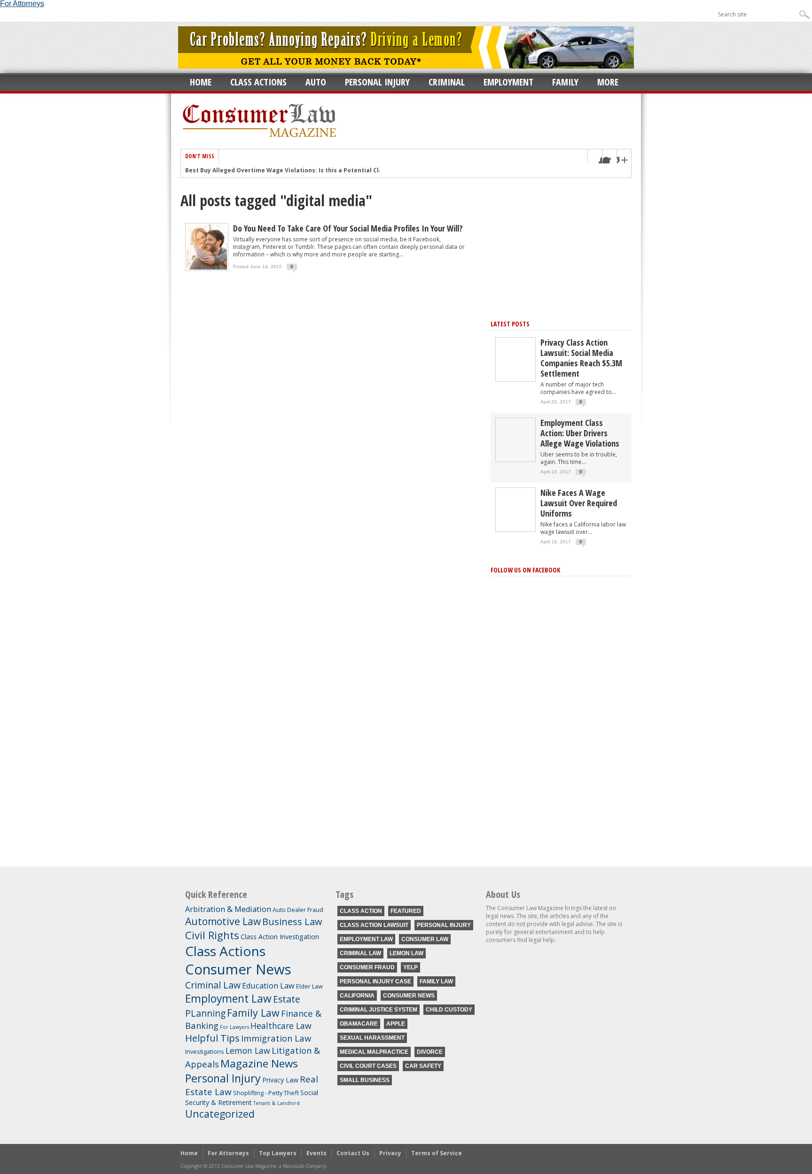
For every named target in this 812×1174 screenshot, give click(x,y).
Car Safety (423, 1066)
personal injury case (375, 981)
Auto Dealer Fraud (298, 909)
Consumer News (238, 969)
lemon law (406, 953)
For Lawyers (234, 1027)
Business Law (292, 921)
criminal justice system (378, 1009)
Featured (405, 911)
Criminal (447, 82)
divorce (430, 1052)
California (357, 995)
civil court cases (368, 1066)
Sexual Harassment (372, 1038)
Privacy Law (280, 1079)
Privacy (390, 1153)
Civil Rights (212, 935)
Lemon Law (248, 1050)
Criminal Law (213, 985)
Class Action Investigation (280, 936)
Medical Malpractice (374, 1052)
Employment (508, 82)
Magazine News (259, 1063)
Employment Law (228, 998)
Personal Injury (377, 82)
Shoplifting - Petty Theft (266, 1093)
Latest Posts (510, 323)
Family (565, 82)
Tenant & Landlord (276, 1103)
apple (395, 1023)
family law (436, 981)
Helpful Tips (212, 1037)
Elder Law (309, 986)
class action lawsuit (374, 925)
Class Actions (258, 82)
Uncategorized (220, 1113)
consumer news (409, 995)
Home (200, 82)
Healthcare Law (281, 1025)
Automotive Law (223, 921)
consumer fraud (367, 967)
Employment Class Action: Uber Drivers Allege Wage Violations (579, 432)
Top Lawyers (278, 1153)
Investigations (204, 1051)
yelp (410, 967)
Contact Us (352, 1153)
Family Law (253, 1013)
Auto (315, 82)
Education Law (268, 986)
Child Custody (449, 1009)
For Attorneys (228, 1153)
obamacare (359, 1023)
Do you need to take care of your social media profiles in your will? (348, 228)
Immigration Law (276, 1038)
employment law (366, 939)
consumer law (424, 939)
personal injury (444, 925)
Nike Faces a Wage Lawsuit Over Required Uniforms (578, 502)
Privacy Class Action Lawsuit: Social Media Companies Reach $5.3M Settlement (581, 357)
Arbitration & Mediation (228, 909)
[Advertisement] (561, 246)
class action (361, 911)
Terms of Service (436, 1153)
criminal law (360, 953)
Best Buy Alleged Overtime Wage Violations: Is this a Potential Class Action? (299, 170)
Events (316, 1153)
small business (365, 1080)
